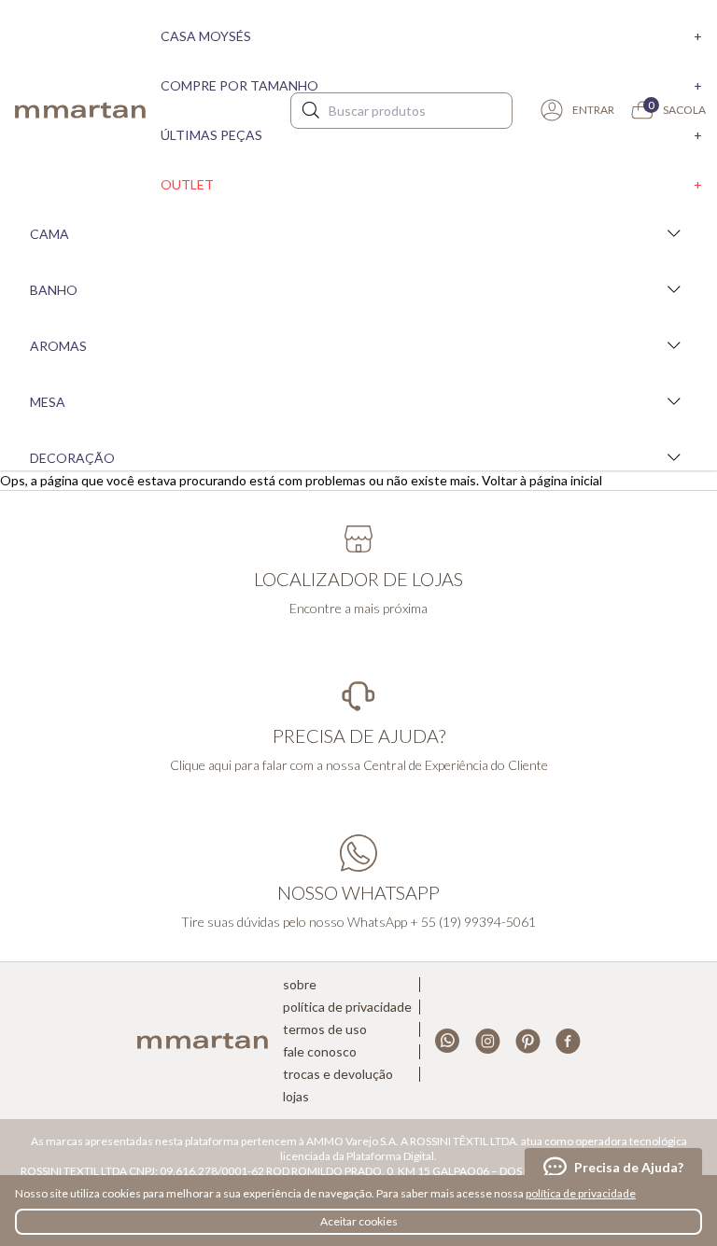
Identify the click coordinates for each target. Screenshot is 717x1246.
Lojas (296, 1096)
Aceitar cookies (359, 1221)
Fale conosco (320, 1051)
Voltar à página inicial (542, 480)
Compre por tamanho (431, 85)
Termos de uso (325, 1029)
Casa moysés (431, 36)
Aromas (58, 346)
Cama (49, 234)
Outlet (431, 184)
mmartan (80, 110)
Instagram (487, 1041)
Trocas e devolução (338, 1074)
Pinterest (528, 1041)
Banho (53, 290)
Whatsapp (447, 1041)
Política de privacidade (347, 1007)
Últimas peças (431, 135)
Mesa (47, 402)
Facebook (568, 1041)
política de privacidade (581, 1193)
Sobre (299, 984)
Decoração (72, 458)
